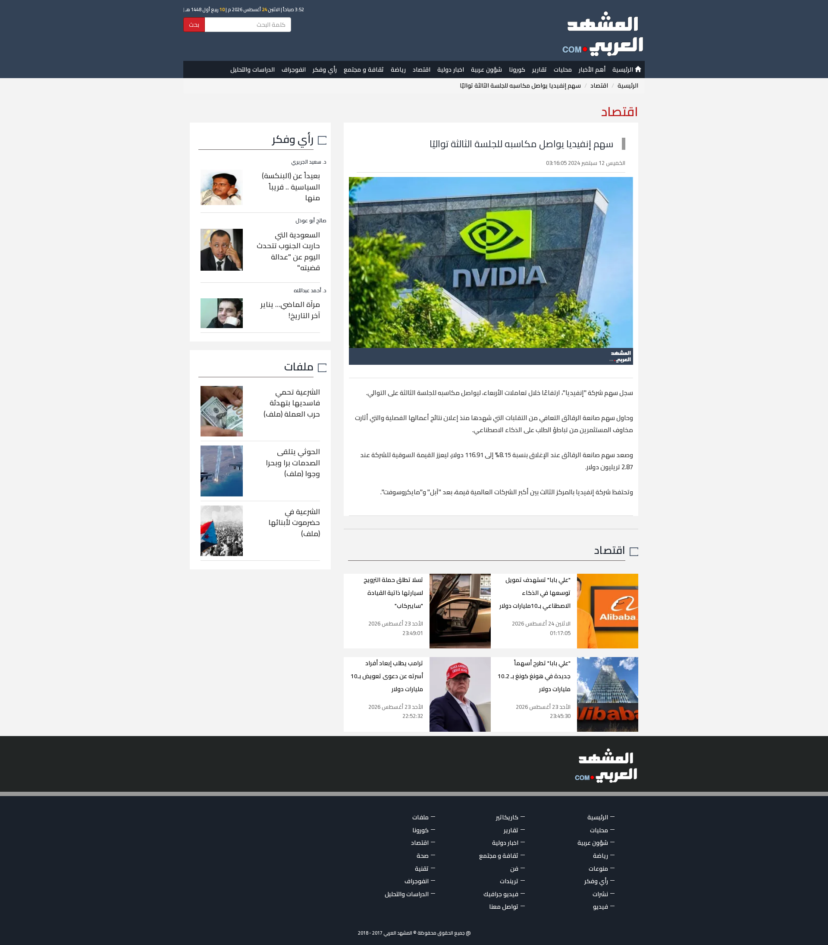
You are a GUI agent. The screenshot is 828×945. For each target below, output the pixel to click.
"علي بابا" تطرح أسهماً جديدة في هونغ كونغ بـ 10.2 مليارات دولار (534, 676)
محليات (563, 69)
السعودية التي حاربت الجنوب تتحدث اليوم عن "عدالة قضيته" (288, 251)
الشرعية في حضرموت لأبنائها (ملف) (294, 522)
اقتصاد (421, 69)
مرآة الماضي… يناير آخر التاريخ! (290, 309)
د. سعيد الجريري (308, 162)
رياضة (398, 69)
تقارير (539, 69)
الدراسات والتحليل (252, 69)
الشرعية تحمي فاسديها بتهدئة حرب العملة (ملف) (291, 403)
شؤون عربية (486, 69)
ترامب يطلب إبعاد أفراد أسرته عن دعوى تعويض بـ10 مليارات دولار (387, 676)
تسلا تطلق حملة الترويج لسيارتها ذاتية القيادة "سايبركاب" (393, 592)
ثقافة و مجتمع (364, 69)
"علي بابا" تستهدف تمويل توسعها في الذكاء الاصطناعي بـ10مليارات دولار (535, 592)
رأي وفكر (325, 69)
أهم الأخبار (592, 69)
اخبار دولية (450, 69)
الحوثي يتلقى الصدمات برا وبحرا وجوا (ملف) (293, 462)
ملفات (299, 366)
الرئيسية (623, 69)
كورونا (517, 69)
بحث (194, 24)
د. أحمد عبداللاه (310, 290)
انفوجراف (294, 69)
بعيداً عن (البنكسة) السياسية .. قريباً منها (291, 187)
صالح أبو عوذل (310, 220)
